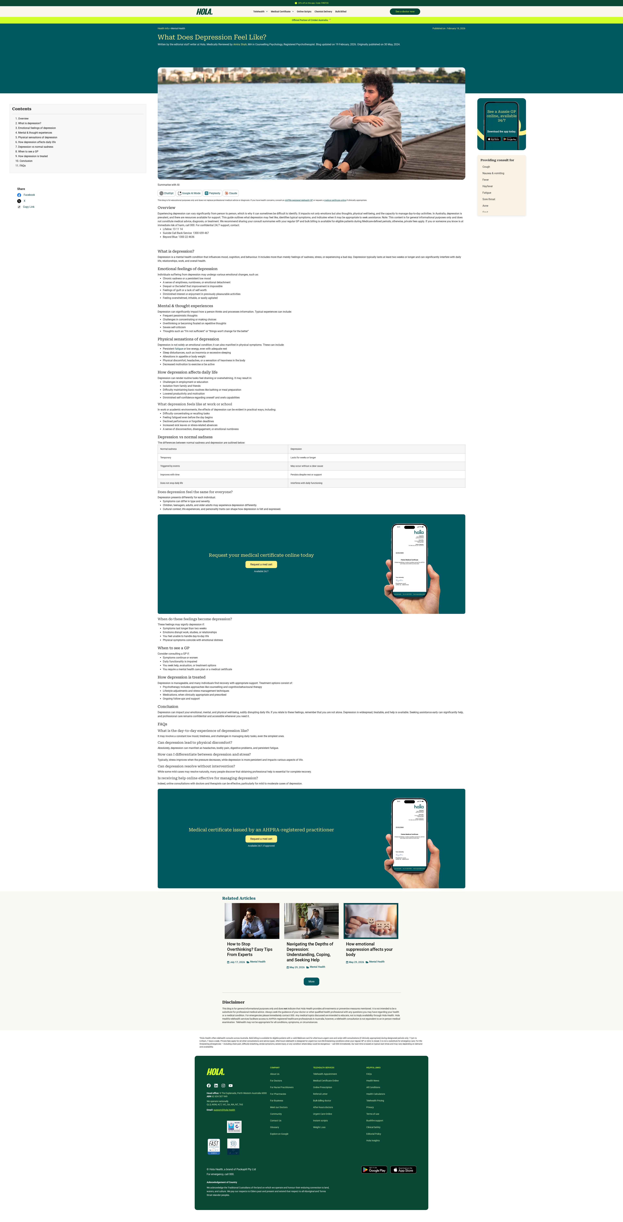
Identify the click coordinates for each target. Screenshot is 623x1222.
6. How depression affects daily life (35, 142)
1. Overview (22, 118)
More (311, 981)
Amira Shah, (240, 44)
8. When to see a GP (26, 151)
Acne (485, 205)
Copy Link (28, 206)
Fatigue (487, 192)
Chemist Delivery (323, 11)
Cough (486, 166)
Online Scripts (304, 11)
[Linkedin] (216, 1086)
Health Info (163, 28)
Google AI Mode (191, 193)
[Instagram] (223, 1086)
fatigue (179, 348)
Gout (485, 212)
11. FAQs (20, 165)
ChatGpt (168, 193)
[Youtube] (231, 1086)
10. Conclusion (23, 160)
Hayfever (488, 186)
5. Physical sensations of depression (36, 137)
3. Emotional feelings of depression (35, 128)
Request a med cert (261, 564)
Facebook (29, 194)
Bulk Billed (340, 11)
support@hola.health (224, 1110)
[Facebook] (209, 1086)
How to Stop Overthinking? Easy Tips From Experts (249, 949)
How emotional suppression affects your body (369, 949)
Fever (486, 179)
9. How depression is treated (31, 156)
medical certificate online (335, 200)
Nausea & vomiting (493, 173)
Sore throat (489, 199)
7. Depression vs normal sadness (34, 146)
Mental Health (178, 28)
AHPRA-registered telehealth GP (299, 200)
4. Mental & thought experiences (33, 132)
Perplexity (214, 193)
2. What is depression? (28, 123)
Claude (232, 193)
